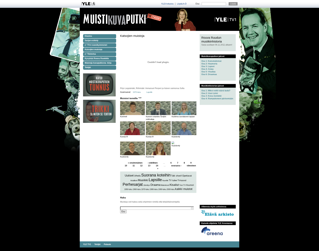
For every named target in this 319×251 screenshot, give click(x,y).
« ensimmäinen (135, 163)
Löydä (233, 4)
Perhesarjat (133, 184)
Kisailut (174, 184)
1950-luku (128, 189)
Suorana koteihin (156, 175)
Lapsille (149, 92)
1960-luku (137, 189)
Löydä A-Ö (181, 4)
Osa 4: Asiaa (207, 69)
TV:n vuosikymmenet (97, 45)
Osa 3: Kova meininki (211, 96)
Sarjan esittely (91, 40)
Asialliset (133, 180)
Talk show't (176, 175)
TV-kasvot (181, 180)
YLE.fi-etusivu (167, 4)
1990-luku (162, 189)
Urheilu (137, 175)
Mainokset (165, 185)
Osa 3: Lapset (207, 66)
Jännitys (146, 185)
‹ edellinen (153, 163)
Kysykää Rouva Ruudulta (97, 58)
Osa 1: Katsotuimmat (211, 61)
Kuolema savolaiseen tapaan (183, 117)
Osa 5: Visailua (208, 72)
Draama (155, 184)
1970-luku (137, 92)
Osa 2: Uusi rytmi (209, 93)
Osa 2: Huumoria (209, 64)
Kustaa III (124, 137)
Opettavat (187, 175)
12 (141, 166)
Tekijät (88, 67)
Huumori (190, 185)
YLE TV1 (87, 244)
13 (149, 166)
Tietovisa (91, 54)
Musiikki (143, 180)
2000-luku (171, 189)
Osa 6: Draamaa (209, 74)
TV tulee (173, 180)
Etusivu (88, 36)
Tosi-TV (182, 185)
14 (157, 166)
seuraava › (176, 166)
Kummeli (123, 117)
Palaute (107, 244)
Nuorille (165, 180)
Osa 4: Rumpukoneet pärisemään (217, 98)
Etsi (198, 3)
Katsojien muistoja (93, 49)
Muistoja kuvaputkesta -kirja (98, 63)
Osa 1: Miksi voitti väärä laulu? (215, 90)
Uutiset (129, 175)
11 (134, 166)
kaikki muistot (183, 189)
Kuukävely (176, 137)
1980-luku (154, 189)
